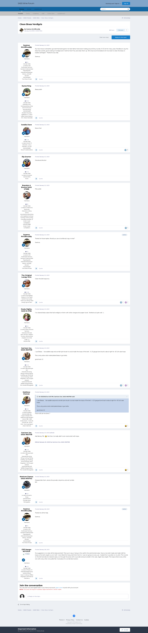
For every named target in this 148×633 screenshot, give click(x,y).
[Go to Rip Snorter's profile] (27, 163)
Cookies (86, 620)
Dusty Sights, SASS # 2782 (26, 310)
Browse (21, 9)
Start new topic (104, 37)
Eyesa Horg (26, 86)
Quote (41, 79)
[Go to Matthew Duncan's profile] (27, 400)
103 (27, 326)
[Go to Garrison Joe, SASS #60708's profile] (27, 356)
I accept (125, 630)
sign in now (59, 587)
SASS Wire (39, 31)
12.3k (27, 365)
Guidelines (36, 13)
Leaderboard (61, 13)
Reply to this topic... (35, 596)
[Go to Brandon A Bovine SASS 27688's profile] (27, 195)
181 (27, 204)
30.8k (27, 292)
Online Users (50, 13)
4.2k (27, 566)
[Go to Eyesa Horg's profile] (27, 92)
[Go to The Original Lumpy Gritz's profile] (27, 283)
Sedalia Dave (26, 125)
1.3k (27, 493)
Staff (43, 13)
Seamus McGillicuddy (33, 29)
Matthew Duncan (26, 393)
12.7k (27, 172)
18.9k (27, 101)
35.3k (27, 139)
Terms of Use (40, 630)
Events (28, 13)
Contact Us (79, 620)
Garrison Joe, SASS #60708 (26, 349)
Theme (61, 620)
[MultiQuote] (36, 79)
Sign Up (126, 3)
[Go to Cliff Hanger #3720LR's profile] (27, 557)
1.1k (27, 62)
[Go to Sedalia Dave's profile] (27, 131)
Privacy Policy (70, 620)
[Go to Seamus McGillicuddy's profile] (21, 30)
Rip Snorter (26, 157)
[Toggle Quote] (37, 396)
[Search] (128, 9)
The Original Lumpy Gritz (26, 276)
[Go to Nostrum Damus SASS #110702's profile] (27, 485)
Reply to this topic (121, 37)
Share (112, 30)
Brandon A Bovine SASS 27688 (26, 187)
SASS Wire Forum (26, 3)
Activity (29, 9)
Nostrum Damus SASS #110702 (26, 478)
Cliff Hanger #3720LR (26, 550)
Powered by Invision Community (74, 623)
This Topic (121, 9)
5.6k (27, 409)
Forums (20, 13)
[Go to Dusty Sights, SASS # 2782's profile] (27, 317)
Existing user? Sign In (113, 3)
